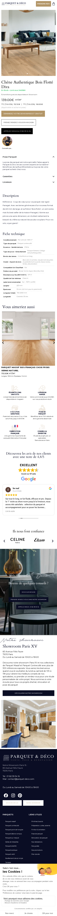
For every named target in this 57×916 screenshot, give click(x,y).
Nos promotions (36, 850)
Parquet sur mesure (12, 838)
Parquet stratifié (10, 846)
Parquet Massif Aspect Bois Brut (20, 367)
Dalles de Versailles (11, 842)
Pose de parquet (37, 834)
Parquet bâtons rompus (13, 834)
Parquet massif (10, 821)
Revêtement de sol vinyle (14, 858)
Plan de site (35, 854)
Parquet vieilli (10, 854)
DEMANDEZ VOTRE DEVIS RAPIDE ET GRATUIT (23, 114)
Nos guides (35, 846)
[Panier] (53, 3)
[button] (27, 73)
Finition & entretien (38, 830)
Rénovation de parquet (39, 838)
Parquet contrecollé (12, 825)
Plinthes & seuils (37, 821)
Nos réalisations (36, 842)
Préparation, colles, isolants (40, 825)
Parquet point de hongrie (14, 830)
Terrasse (8, 862)
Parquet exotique (11, 850)
